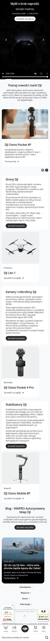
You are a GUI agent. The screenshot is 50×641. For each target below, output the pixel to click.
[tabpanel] (25, 39)
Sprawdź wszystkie (16, 225)
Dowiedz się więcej (25, 19)
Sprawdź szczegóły (12, 278)
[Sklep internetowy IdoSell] (25, 616)
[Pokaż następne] (46, 170)
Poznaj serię (10, 161)
